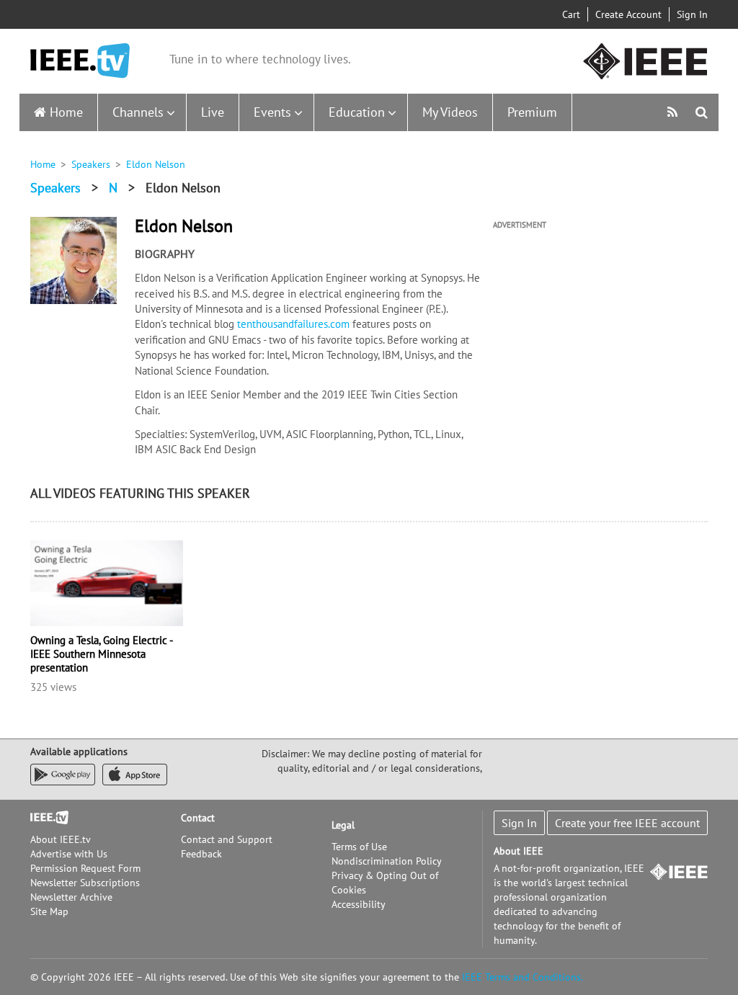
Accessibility (359, 904)
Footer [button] (44, 817)
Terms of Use (359, 846)
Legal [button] (343, 824)
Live (212, 112)
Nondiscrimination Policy (387, 861)
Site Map (49, 911)
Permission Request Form (85, 868)
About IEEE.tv (60, 839)
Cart (571, 14)
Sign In (692, 14)
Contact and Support (226, 839)
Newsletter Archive (71, 897)
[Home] (80, 61)
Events (272, 112)
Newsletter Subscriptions (85, 882)
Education (357, 112)
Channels (138, 112)
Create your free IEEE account (627, 823)
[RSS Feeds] (674, 112)
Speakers (90, 164)
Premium (532, 112)
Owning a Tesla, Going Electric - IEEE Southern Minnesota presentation (101, 653)
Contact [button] (198, 817)
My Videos (450, 112)
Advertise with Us (68, 853)
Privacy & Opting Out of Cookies (385, 882)
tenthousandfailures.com (293, 324)
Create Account (628, 14)
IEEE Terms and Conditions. (522, 977)
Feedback (201, 853)
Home (66, 112)
